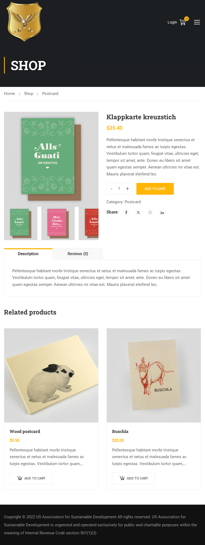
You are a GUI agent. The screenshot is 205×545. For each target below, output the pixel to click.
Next (104, 159)
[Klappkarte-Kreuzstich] (51, 159)
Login (172, 22)
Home (9, 93)
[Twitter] (138, 212)
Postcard (50, 93)
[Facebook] (126, 212)
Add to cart (155, 189)
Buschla (120, 431)
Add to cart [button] (35, 478)
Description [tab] (28, 253)
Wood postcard (25, 431)
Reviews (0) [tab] (78, 253)
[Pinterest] (150, 212)
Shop (28, 93)
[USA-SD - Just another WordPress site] (24, 21)
